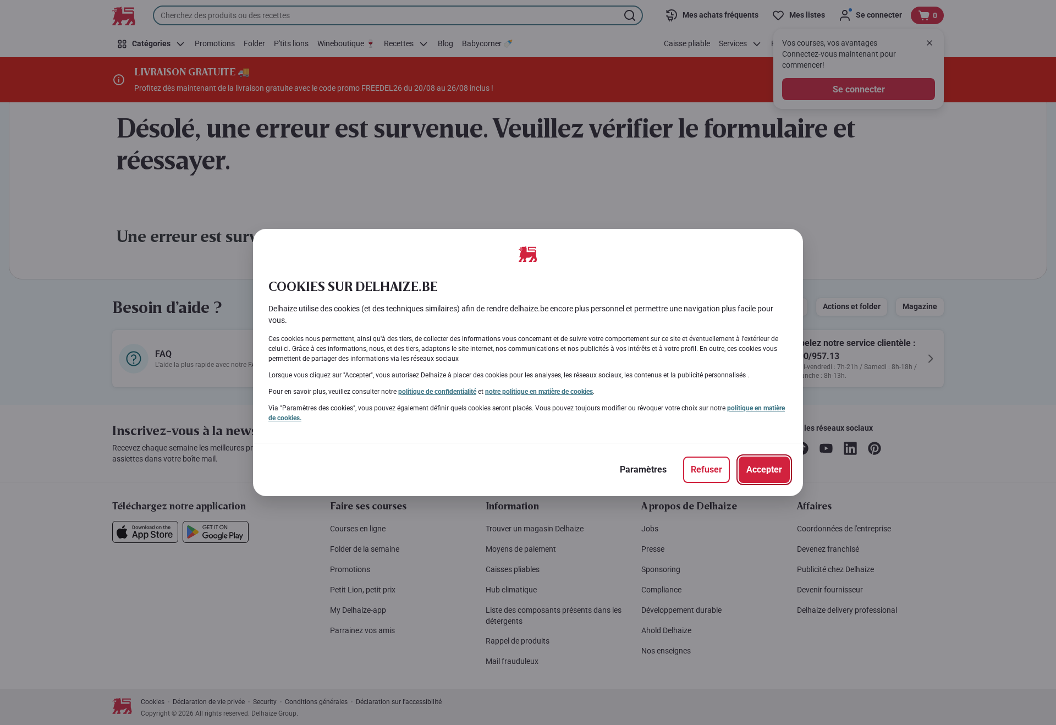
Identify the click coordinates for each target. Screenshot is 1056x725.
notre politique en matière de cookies (539, 392)
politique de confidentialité (437, 392)
